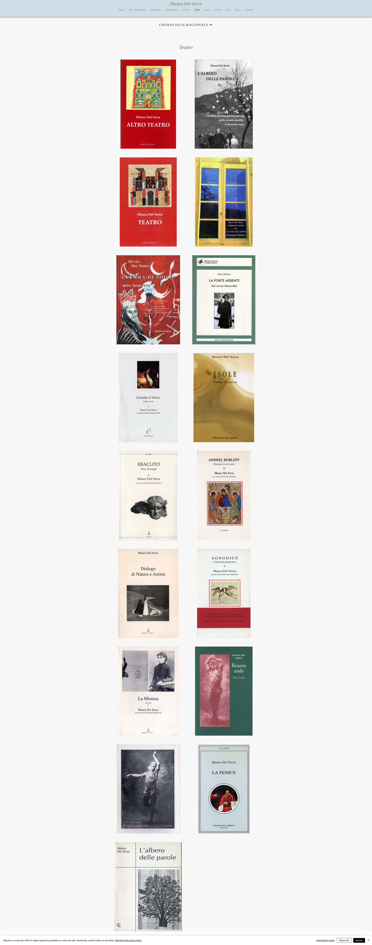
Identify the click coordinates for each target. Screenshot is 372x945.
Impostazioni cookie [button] (325, 940)
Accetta (359, 940)
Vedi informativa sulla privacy (128, 940)
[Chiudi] (368, 940)
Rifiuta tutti (344, 940)
